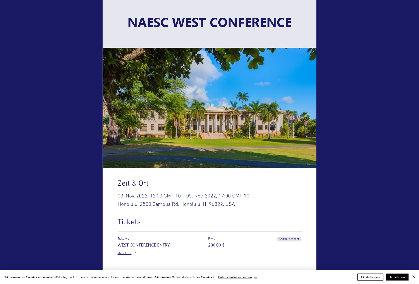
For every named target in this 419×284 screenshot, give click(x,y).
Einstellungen (370, 277)
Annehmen (397, 277)
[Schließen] (413, 277)
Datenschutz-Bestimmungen (237, 277)
